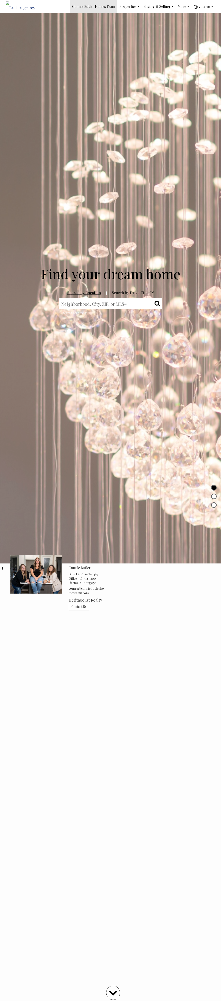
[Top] (214, 488)
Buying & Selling (159, 8)
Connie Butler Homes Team (93, 6)
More (184, 8)
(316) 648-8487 (88, 574)
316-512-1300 (87, 578)
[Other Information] (214, 505)
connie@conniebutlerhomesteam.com (86, 590)
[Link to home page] (23, 6)
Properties (130, 8)
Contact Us (79, 607)
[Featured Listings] (214, 496)
